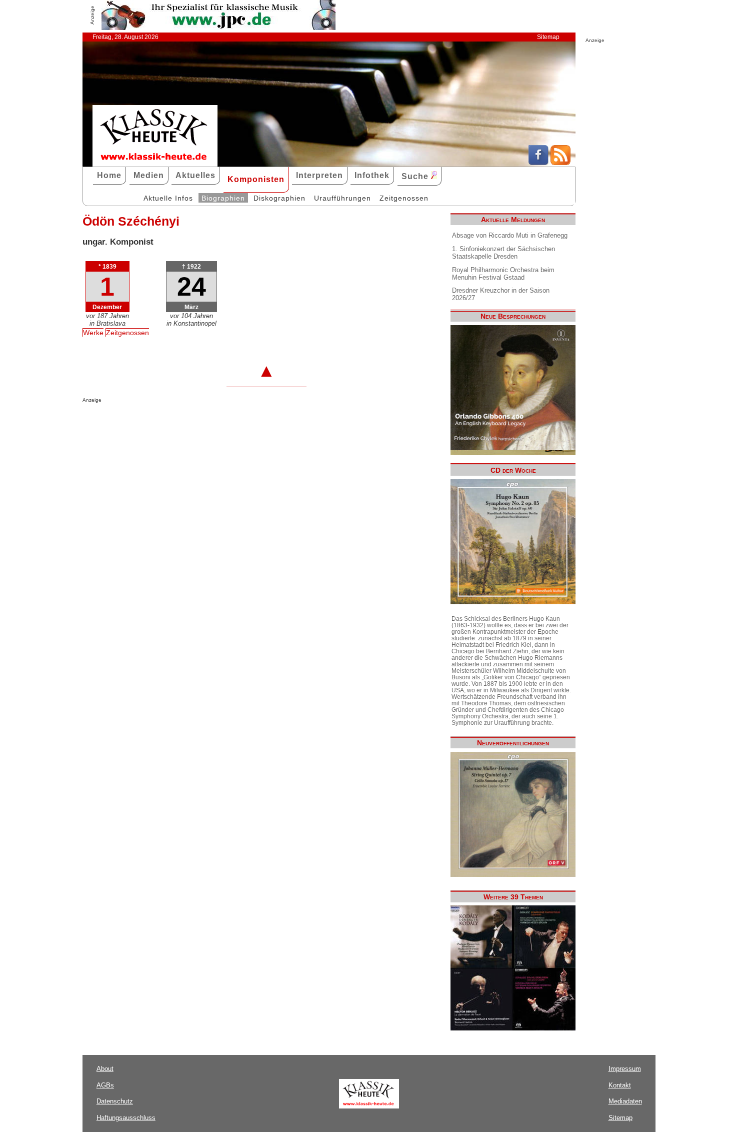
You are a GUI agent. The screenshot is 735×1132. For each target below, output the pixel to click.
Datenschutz (114, 1101)
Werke (93, 333)
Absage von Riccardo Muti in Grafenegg (510, 235)
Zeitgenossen (404, 198)
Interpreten (319, 175)
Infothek (372, 175)
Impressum (624, 1068)
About (105, 1068)
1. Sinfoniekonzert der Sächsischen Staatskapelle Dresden (503, 252)
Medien (149, 175)
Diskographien (280, 198)
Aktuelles (196, 175)
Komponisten (256, 179)
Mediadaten (625, 1101)
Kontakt (619, 1085)
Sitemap (548, 37)
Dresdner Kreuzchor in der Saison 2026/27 (501, 294)
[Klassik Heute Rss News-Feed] (560, 163)
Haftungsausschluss (126, 1117)
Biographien (223, 198)
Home (109, 175)
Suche (416, 176)
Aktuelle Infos (168, 198)
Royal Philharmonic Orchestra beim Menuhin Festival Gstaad (503, 273)
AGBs (105, 1085)
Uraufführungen (342, 198)
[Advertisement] (199, 423)
